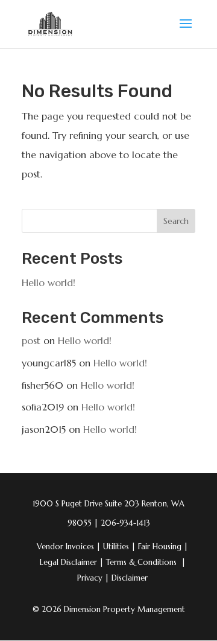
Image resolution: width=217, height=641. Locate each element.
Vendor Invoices (65, 546)
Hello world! (48, 282)
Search (176, 220)
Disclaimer (130, 578)
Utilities (119, 546)
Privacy (93, 578)
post (31, 340)
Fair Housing (163, 546)
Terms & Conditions (141, 562)
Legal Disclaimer (72, 562)
